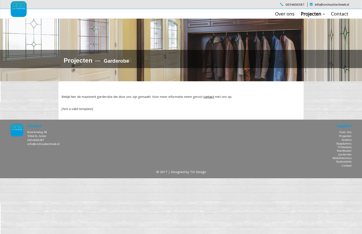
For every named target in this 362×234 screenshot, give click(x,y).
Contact (339, 13)
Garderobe (345, 154)
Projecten (312, 13)
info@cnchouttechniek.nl (332, 4)
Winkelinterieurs (342, 158)
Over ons (285, 13)
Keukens (347, 140)
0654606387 (295, 4)
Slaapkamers (344, 143)
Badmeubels (344, 161)
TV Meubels (345, 147)
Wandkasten (344, 151)
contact (208, 96)
